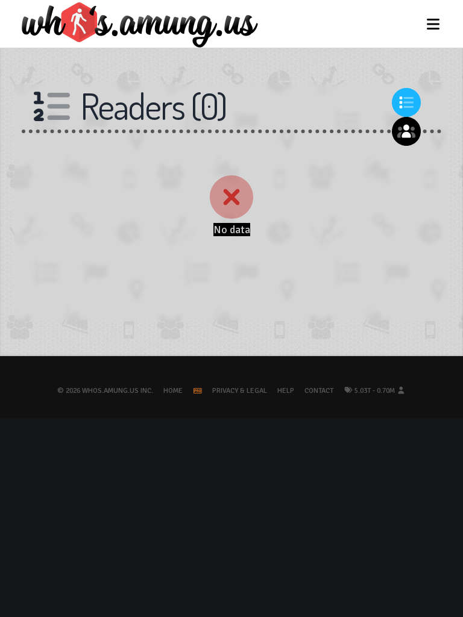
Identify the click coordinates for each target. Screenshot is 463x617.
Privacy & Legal (239, 390)
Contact (318, 390)
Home (173, 390)
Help (285, 390)
